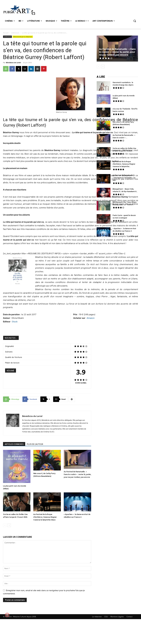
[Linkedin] (31, 69)
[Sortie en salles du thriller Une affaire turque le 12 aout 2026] (16, 502)
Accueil (6, 33)
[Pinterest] (44, 69)
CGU (106, 616)
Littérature (15, 33)
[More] (72, 399)
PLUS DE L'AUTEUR (35, 444)
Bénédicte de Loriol (13, 62)
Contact (129, 616)
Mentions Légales (117, 616)
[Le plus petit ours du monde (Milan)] (16, 467)
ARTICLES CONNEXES (14, 444)
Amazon (91, 318)
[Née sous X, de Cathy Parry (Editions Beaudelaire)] (47, 460)
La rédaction (97, 616)
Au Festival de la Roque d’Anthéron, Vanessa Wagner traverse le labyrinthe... (124, 164)
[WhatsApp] (6, 69)
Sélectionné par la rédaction (22, 37)
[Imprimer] (37, 69)
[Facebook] (12, 69)
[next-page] (9, 525)
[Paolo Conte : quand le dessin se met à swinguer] (103, 219)
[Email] (25, 69)
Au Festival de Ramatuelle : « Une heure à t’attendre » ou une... (124, 177)
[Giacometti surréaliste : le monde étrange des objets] (103, 86)
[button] (134, 21)
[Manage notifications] (7, 615)
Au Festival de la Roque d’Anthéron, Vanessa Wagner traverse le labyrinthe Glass (45, 517)
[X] (18, 69)
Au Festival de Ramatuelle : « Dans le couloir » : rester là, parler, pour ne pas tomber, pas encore (77, 474)
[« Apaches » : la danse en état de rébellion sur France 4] (77, 502)
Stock (14, 321)
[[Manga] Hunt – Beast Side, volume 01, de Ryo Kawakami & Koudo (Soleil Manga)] (103, 193)
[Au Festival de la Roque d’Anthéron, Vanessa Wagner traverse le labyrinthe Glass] (47, 502)
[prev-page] (4, 525)
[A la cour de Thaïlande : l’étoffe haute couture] (103, 113)
